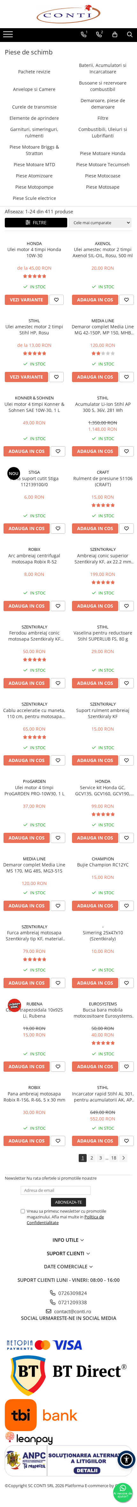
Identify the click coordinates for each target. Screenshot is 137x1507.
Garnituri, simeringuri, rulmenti (34, 132)
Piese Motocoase (102, 176)
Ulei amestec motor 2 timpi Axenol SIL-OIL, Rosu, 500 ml (103, 252)
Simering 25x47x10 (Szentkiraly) (103, 936)
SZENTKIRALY (103, 549)
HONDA (34, 243)
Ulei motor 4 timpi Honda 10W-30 (34, 252)
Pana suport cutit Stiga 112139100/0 (34, 481)
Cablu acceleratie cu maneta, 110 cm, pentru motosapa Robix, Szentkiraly (34, 713)
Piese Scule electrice (34, 198)
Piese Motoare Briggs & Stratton (34, 150)
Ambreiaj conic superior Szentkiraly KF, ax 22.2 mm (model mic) (103, 559)
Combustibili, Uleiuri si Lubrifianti (102, 132)
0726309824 (72, 1293)
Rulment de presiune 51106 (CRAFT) (103, 481)
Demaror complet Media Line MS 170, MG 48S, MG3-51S (34, 868)
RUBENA (34, 1004)
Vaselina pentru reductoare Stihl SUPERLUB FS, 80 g (103, 636)
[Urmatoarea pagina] (123, 1158)
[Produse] (8, 36)
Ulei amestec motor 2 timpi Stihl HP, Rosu (34, 330)
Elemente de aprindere (34, 118)
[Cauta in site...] (130, 34)
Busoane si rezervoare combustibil (102, 86)
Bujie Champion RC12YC (103, 865)
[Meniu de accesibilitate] (126, 1460)
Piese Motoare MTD (34, 164)
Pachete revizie (34, 72)
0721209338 (72, 1302)
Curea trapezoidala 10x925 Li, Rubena (34, 1013)
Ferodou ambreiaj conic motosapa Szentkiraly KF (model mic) (34, 636)
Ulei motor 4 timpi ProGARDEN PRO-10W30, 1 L (34, 790)
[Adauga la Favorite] (56, 300)
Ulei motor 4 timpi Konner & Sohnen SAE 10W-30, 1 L (34, 407)
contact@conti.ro (72, 1311)
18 (113, 1158)
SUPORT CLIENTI (66, 1253)
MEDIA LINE (102, 321)
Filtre (102, 118)
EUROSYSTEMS (103, 1004)
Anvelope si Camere (34, 89)
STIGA (34, 472)
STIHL (34, 321)
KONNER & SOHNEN (34, 398)
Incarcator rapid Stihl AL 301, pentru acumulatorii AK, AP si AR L (103, 1097)
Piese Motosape (102, 187)
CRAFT (103, 472)
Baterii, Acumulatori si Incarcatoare (102, 68)
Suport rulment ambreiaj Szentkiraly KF (102, 713)
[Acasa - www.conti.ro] (68, 14)
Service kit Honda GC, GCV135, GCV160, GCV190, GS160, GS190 (102, 790)
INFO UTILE (66, 1240)
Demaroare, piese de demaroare (103, 103)
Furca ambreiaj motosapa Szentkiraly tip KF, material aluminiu (34, 936)
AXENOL (103, 243)
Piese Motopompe (34, 187)
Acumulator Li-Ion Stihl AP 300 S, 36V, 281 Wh (103, 407)
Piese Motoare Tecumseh (103, 164)
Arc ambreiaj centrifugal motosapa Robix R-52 (34, 559)
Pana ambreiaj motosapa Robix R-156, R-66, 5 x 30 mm (34, 1097)
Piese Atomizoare (34, 176)
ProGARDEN (34, 781)
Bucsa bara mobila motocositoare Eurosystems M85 (103, 1013)
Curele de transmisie (34, 107)
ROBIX (34, 549)
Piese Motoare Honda (103, 153)
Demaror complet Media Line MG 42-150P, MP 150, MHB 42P (103, 330)
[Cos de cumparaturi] (115, 34)
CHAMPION (103, 859)
